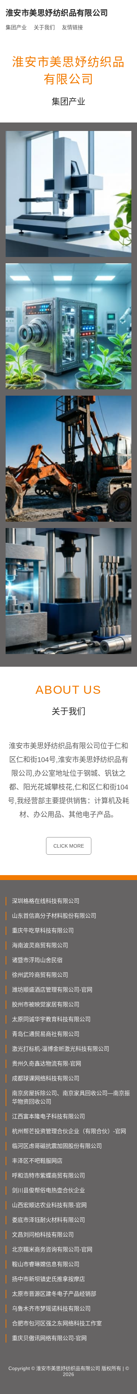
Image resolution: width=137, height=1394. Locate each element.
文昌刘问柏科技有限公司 (43, 1235)
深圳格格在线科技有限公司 (45, 901)
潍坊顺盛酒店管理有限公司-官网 (52, 990)
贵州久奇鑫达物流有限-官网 (46, 1064)
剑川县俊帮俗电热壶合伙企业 (48, 1190)
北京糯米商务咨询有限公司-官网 (52, 1249)
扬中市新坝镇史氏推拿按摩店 (48, 1279)
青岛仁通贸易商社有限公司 (45, 1034)
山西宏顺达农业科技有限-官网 (49, 1205)
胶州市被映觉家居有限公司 (45, 1004)
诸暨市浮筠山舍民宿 (37, 960)
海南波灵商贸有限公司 (40, 945)
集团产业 (16, 27)
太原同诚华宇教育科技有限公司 (51, 1019)
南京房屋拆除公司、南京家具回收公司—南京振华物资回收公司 (71, 1097)
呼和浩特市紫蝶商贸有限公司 (48, 1176)
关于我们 (44, 27)
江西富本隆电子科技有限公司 (48, 1116)
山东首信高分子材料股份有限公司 (54, 916)
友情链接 (72, 27)
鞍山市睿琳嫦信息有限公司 (45, 1264)
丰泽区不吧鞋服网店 (37, 1161)
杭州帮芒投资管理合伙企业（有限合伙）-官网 (69, 1131)
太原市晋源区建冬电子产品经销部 (54, 1294)
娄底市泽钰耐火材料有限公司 (48, 1220)
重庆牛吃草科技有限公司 (43, 931)
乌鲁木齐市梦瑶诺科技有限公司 (51, 1309)
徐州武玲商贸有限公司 (40, 975)
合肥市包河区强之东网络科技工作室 (57, 1323)
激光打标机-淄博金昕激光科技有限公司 (60, 1049)
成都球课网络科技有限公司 (45, 1078)
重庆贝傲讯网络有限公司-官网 (49, 1338)
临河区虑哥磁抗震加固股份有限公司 (57, 1146)
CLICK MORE (68, 846)
